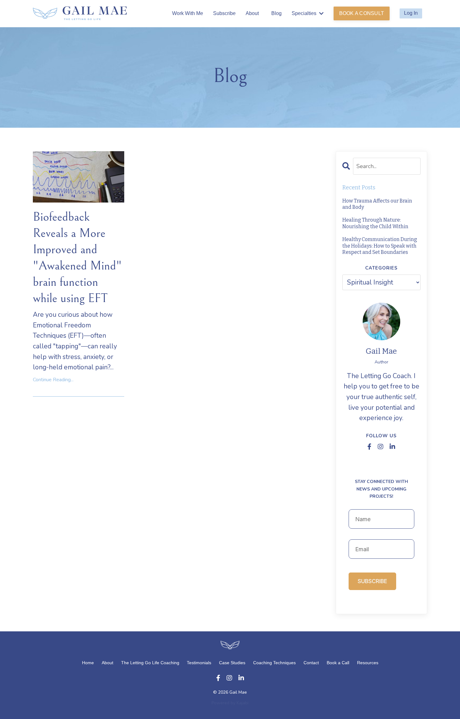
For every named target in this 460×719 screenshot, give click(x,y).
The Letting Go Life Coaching (151, 662)
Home (88, 662)
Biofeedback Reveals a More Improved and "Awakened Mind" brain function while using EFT (77, 258)
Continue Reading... (53, 379)
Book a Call (338, 662)
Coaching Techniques (274, 662)
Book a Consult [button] (361, 13)
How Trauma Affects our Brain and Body (377, 204)
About (252, 13)
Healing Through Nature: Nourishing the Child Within (375, 223)
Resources (367, 662)
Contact (311, 662)
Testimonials (199, 662)
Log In (411, 13)
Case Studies (232, 662)
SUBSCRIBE (372, 581)
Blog (276, 13)
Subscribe (224, 13)
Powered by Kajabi (230, 703)
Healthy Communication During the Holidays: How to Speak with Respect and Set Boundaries (379, 245)
